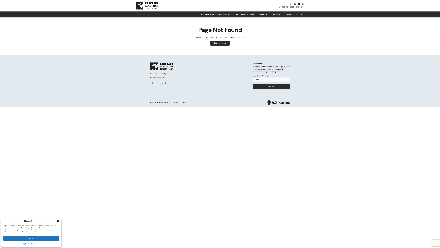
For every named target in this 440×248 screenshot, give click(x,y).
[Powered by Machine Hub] (278, 102)
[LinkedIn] (303, 4)
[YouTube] (299, 4)
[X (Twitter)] (295, 4)
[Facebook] (291, 4)
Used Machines (208, 14)
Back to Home (220, 43)
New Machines (225, 14)
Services (264, 14)
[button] (58, 221)
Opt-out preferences (30, 244)
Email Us (301, 7)
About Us (277, 14)
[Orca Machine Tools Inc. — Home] (147, 6)
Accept (31, 238)
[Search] (302, 14)
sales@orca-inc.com (161, 77)
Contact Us (291, 14)
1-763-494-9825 (287, 7)
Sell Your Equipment (246, 14)
